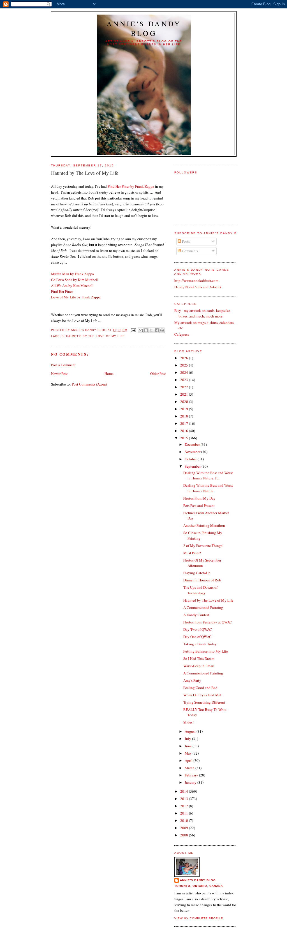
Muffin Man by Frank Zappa (72, 273)
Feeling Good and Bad (200, 687)
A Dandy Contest (196, 614)
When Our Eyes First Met (202, 694)
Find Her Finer (62, 291)
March (190, 767)
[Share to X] (151, 330)
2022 (184, 386)
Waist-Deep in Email (198, 665)
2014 (184, 791)
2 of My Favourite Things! (203, 545)
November (193, 451)
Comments (189, 250)
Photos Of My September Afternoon (202, 563)
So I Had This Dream (198, 658)
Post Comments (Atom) (89, 384)
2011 (184, 813)
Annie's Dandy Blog (144, 28)
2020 (184, 401)
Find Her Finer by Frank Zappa (131, 186)
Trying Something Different (204, 702)
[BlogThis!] (146, 330)
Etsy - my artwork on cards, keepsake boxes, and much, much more (202, 313)
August (190, 731)
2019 (184, 408)
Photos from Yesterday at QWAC (207, 622)
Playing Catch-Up (196, 572)
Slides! (188, 722)
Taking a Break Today (200, 643)
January (191, 782)
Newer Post (59, 373)
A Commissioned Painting (203, 607)
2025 (184, 365)
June (189, 745)
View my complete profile (198, 918)
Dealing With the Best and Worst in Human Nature (208, 488)
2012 (184, 805)
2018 (184, 416)
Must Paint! (192, 552)
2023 (184, 379)
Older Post (158, 373)
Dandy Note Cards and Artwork (198, 286)
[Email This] (141, 330)
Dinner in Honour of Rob (202, 580)
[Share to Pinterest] (162, 330)
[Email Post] (133, 329)
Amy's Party (192, 680)
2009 (184, 827)
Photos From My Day (199, 498)
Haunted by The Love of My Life (95, 336)
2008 (184, 835)
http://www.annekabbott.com (196, 280)
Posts (185, 241)
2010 (184, 820)
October (191, 458)
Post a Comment (63, 364)
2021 (184, 394)
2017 (184, 423)
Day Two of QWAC (197, 629)
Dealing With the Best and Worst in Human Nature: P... (208, 475)
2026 (184, 357)
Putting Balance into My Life (205, 651)
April (189, 760)
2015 (184, 437)
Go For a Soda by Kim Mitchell (74, 279)
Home (109, 373)
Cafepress (181, 334)
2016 (184, 430)
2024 (184, 372)
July (188, 738)
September (193, 466)
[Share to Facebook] (156, 330)
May (189, 753)
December (193, 444)
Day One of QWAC (197, 636)
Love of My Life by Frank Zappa (76, 297)
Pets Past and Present (199, 505)
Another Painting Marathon (204, 525)
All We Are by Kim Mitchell (72, 285)
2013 (184, 798)
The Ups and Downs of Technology (200, 590)
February (192, 775)
